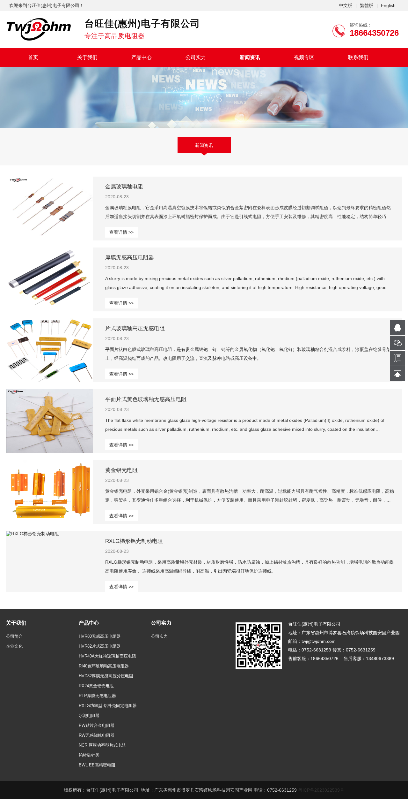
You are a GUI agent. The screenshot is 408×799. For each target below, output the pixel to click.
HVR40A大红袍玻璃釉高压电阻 (107, 656)
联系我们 (358, 57)
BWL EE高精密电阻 (97, 765)
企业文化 (14, 646)
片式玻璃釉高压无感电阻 (135, 328)
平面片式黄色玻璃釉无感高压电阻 (145, 399)
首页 (33, 57)
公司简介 (14, 636)
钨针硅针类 (89, 755)
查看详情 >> (121, 232)
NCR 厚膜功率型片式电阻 (102, 745)
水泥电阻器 (89, 715)
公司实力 (196, 57)
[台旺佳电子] (38, 29)
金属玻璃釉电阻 (124, 187)
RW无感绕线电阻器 (96, 735)
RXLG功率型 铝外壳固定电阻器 (108, 705)
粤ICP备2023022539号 (321, 790)
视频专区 (304, 57)
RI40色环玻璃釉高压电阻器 (104, 666)
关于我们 (87, 57)
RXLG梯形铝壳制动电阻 (134, 541)
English (388, 5)
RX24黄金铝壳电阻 (96, 685)
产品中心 (141, 57)
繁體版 (366, 5)
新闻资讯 (250, 57)
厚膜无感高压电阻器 (129, 258)
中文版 (345, 5)
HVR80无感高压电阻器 (100, 636)
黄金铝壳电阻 (121, 470)
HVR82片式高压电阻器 (100, 646)
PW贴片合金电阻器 (96, 725)
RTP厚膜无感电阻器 (97, 695)
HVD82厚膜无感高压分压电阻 (106, 675)
